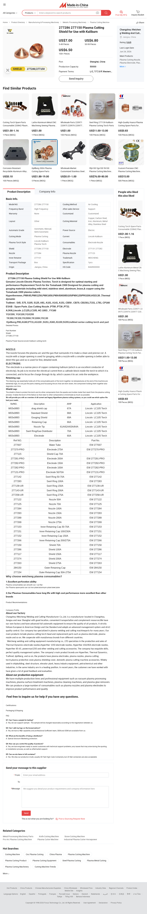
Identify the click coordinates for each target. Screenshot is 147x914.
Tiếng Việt (69, 896)
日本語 (121, 894)
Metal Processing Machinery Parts (18, 836)
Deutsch (85, 894)
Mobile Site (69, 890)
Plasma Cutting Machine (79, 854)
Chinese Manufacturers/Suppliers (48, 888)
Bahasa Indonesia (83, 896)
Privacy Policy (116, 903)
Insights (79, 890)
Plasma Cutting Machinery (17, 866)
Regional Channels (116, 888)
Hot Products (12, 888)
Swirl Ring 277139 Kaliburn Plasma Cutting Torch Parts (130, 351)
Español (32, 894)
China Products (26, 888)
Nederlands (95, 894)
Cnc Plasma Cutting (34, 854)
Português (42, 894)
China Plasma (56, 854)
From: (17, 775)
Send (26, 813)
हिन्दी (128, 894)
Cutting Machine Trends (45, 866)
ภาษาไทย (137, 894)
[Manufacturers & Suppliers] (73, 5)
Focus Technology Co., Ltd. (54, 903)
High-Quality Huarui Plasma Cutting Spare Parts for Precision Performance (130, 393)
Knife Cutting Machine (49, 836)
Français (52, 894)
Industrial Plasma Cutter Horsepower (80, 839)
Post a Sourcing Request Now (70, 818)
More (122, 66)
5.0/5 (128, 42)
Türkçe (59, 896)
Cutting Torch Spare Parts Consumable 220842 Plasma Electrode (129, 228)
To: (19, 781)
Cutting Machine (12, 854)
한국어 (113, 894)
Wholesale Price (86, 888)
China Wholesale (70, 888)
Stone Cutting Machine (74, 836)
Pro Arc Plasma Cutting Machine (17, 839)
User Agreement (89, 903)
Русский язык (64, 894)
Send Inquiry (76, 78)
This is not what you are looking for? (38, 818)
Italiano (76, 894)
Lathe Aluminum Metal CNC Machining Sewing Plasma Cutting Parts (130, 269)
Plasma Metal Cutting (96, 860)
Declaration (103, 903)
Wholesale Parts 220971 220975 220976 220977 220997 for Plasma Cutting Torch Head (130, 310)
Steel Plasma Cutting (71, 860)
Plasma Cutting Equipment (44, 860)
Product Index (131, 888)
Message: (15, 788)
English (23, 894)
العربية (105, 894)
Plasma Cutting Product (16, 860)
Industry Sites (100, 888)
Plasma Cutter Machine (47, 839)
